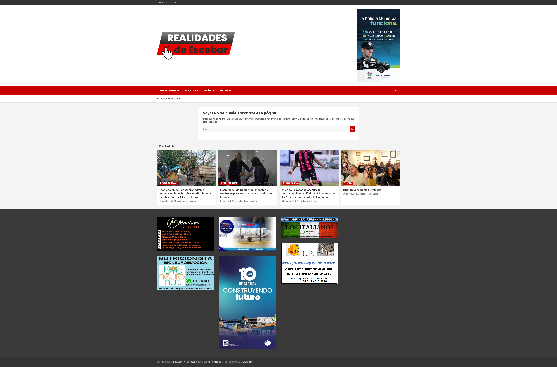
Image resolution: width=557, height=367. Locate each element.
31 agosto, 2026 (166, 201)
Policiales (191, 90)
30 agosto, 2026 (350, 194)
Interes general (169, 90)
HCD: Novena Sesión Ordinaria (362, 190)
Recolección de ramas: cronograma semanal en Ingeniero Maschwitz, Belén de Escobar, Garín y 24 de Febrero (186, 193)
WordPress (248, 361)
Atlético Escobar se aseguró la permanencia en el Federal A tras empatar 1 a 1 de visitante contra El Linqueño (308, 193)
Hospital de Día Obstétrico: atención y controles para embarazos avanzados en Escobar (246, 193)
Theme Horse (214, 361)
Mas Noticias (167, 146)
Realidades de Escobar (185, 201)
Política (209, 90)
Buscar (352, 129)
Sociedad (225, 90)
